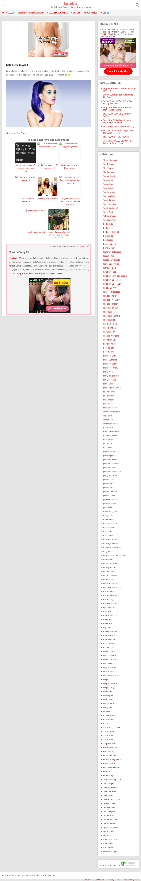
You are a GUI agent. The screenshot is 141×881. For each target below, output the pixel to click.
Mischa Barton (109, 703)
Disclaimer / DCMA (131, 880)
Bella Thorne (109, 228)
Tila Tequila (108, 847)
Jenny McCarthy (110, 476)
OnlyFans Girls (109, 743)
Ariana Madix (108, 212)
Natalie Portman (110, 715)
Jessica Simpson (110, 492)
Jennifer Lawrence (111, 464)
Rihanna (106, 771)
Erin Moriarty (108, 396)
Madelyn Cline (109, 651)
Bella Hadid (108, 224)
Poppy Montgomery (112, 759)
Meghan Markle (110, 683)
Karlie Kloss (108, 520)
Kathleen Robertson (112, 548)
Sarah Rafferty (109, 791)
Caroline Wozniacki (111, 260)
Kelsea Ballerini (110, 564)
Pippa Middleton (110, 755)
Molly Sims (108, 707)
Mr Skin (106, 711)
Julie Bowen (108, 508)
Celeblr (70, 3)
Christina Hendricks (111, 316)
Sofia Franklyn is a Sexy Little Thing (118, 126)
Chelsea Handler (110, 304)
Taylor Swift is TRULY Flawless (116, 137)
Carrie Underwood (111, 264)
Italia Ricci (107, 448)
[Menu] (3, 5)
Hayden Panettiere (111, 432)
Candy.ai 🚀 (84, 246)
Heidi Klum (108, 440)
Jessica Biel (108, 484)
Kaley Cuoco (108, 516)
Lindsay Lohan (109, 635)
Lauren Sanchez (110, 615)
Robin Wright (109, 775)
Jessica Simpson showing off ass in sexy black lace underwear (59, 235)
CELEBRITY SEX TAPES (57, 13)
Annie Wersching (110, 208)
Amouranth (108, 180)
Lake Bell (107, 611)
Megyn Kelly (108, 687)
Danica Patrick (109, 344)
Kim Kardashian (110, 584)
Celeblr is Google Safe (110, 865)
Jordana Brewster (110, 500)
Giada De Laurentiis (111, 412)
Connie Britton (109, 328)
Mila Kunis (107, 691)
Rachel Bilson (109, 763)
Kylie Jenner (108, 607)
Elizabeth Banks (110, 364)
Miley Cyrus (108, 695)
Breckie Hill (108, 236)
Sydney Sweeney (110, 827)
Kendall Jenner (109, 572)
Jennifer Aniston (110, 460)
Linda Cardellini (110, 631)
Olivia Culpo (108, 731)
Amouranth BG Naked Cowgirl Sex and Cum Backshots (118, 131)
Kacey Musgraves (110, 512)
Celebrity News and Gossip (115, 276)
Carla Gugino (108, 256)
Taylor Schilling (110, 831)
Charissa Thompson (111, 292)
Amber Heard (109, 176)
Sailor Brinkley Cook (112, 779)
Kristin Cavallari (110, 603)
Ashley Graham (109, 216)
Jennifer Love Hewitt (112, 472)
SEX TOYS (75, 13)
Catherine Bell (109, 268)
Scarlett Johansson (111, 799)
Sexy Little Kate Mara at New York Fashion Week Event (118, 108)
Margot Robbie (109, 667)
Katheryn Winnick (110, 544)
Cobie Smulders (110, 324)
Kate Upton (108, 536)
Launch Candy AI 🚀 (118, 71)
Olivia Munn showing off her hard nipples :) (47, 166)
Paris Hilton (108, 751)
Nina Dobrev (108, 719)
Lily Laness (108, 627)
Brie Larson (108, 240)
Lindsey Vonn (109, 639)
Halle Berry (108, 428)
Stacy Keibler (109, 823)
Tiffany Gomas (109, 843)
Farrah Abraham (110, 408)
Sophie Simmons (110, 819)
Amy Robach (108, 188)
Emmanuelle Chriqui (112, 388)
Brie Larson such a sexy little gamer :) (69, 166)
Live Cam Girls (109, 643)
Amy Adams (108, 184)
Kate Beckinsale (110, 524)
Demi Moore (108, 352)
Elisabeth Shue (109, 356)
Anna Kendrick (109, 204)
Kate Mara (107, 532)
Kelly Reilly (108, 560)
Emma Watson (109, 384)
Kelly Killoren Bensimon (114, 556)
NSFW (105, 723)
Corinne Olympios (111, 336)
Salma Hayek (108, 783)
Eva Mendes (108, 404)
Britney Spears (109, 244)
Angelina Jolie (109, 196)
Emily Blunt (108, 372)
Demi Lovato (108, 348)
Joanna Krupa (109, 496)
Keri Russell (108, 580)
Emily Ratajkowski (111, 376)
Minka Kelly (108, 699)
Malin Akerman (109, 659)
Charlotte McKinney (111, 300)
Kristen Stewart (110, 595)
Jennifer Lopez (109, 468)
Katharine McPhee (111, 540)
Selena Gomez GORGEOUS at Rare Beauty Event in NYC (118, 102)
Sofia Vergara (109, 811)
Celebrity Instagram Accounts (31, 13)
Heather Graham (110, 436)
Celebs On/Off (109, 288)
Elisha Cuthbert (110, 360)
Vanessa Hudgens (110, 851)
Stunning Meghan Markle (48, 199)
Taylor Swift (108, 835)
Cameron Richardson (112, 252)
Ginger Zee (108, 420)
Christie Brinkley (110, 308)
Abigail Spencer (110, 160)
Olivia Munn (108, 735)
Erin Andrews (109, 392)
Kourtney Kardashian (112, 588)
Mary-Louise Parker (111, 675)
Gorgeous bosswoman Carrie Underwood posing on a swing (70, 201)
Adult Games (108, 164)
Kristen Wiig (108, 599)
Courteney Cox (109, 340)
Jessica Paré (108, 488)
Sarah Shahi (108, 795)
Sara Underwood (110, 787)
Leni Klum (107, 619)
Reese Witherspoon (111, 767)
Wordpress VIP (47, 875)
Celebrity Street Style (112, 284)
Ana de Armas (109, 192)
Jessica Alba (108, 480)
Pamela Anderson (111, 747)
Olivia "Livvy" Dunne (111, 727)
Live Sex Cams (109, 647)
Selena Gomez (109, 803)
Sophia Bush (108, 815)
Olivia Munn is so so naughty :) (26, 200)
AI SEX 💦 (105, 13)
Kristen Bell (108, 592)
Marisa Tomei (108, 671)
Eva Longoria (108, 400)
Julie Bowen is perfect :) (36, 232)
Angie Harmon (109, 200)
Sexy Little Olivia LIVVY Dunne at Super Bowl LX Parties (117, 121)
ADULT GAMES (90, 13)
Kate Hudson (108, 528)
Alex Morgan (108, 168)
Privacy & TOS (114, 880)
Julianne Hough (109, 504)
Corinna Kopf (109, 332)
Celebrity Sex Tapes (112, 280)
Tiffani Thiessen (110, 839)
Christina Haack (109, 312)
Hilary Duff (107, 444)
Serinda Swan (109, 807)
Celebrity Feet (109, 272)
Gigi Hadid (107, 416)
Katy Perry (21, 133)
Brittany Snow (109, 248)
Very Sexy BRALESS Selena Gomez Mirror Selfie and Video (118, 142)
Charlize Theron (110, 296)
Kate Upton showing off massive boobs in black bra (25, 168)
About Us (87, 880)
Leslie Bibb (108, 623)
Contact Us (99, 880)
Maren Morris (109, 663)
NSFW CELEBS (8, 13)
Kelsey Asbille (109, 568)
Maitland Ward (109, 655)
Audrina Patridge (110, 220)
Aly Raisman (108, 172)
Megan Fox (107, 679)
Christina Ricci (109, 320)
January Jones (109, 456)
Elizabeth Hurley (110, 368)
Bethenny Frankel (111, 232)
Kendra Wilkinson (111, 576)
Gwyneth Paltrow (110, 424)
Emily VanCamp (109, 380)
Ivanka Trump (109, 452)
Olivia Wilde (108, 739)
